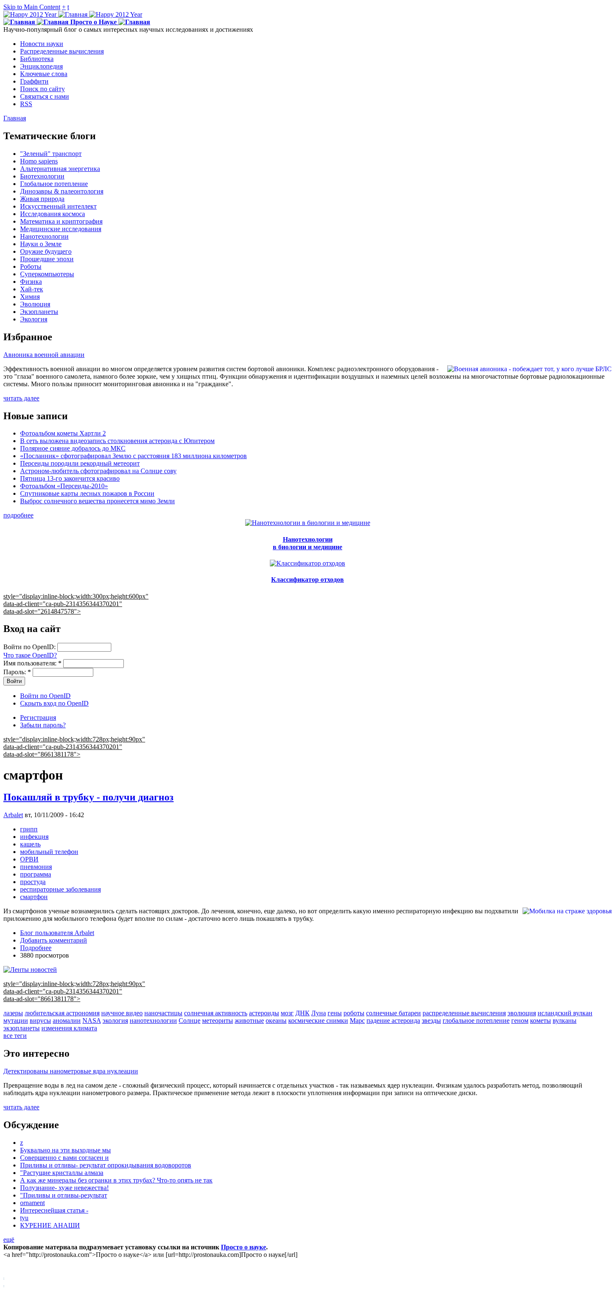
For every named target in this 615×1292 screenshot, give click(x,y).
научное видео (122, 1013)
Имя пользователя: (32, 663)
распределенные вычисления (464, 1013)
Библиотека (37, 58)
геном (519, 1020)
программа (35, 874)
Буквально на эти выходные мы (65, 1150)
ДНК (302, 1013)
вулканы (565, 1020)
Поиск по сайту (42, 88)
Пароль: (17, 671)
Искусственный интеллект (58, 206)
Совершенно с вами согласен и (64, 1157)
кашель (30, 844)
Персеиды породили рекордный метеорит (80, 463)
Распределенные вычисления (62, 51)
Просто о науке (243, 1247)
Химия (30, 296)
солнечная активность (215, 1013)
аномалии (67, 1020)
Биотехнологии (42, 176)
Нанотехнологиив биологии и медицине (307, 543)
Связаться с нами (44, 96)
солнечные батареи (393, 1013)
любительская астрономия (62, 1013)
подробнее (18, 515)
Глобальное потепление (54, 183)
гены (335, 1013)
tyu (24, 1217)
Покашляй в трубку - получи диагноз (88, 797)
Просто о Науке (93, 21)
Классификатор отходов (307, 579)
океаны (276, 1020)
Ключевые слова (43, 73)
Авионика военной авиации (44, 354)
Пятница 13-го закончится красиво (70, 478)
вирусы (40, 1020)
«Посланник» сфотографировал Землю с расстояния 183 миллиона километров (133, 455)
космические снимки (318, 1020)
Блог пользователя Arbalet (57, 932)
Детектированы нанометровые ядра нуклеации (70, 1071)
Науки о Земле (41, 243)
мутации (15, 1020)
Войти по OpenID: (30, 646)
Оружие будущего (46, 251)
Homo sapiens (39, 161)
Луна (318, 1013)
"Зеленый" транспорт (51, 153)
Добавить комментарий (53, 940)
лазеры (13, 1013)
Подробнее (35, 947)
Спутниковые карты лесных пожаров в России (87, 493)
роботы (353, 1013)
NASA (91, 1020)
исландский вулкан (565, 1013)
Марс (357, 1020)
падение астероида (393, 1020)
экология (115, 1020)
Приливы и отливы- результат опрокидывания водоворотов (105, 1165)
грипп (29, 829)
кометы (540, 1020)
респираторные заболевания (60, 889)
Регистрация (38, 717)
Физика (31, 281)
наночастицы (163, 1013)
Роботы (30, 266)
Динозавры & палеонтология (61, 191)
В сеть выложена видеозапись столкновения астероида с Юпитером (117, 440)
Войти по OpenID (45, 695)
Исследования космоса (52, 213)
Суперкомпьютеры (47, 274)
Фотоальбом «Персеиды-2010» (64, 485)
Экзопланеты (39, 311)
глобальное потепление (476, 1020)
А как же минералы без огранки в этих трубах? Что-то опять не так (116, 1180)
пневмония (36, 866)
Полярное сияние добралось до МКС (73, 448)
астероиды (264, 1013)
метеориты (217, 1020)
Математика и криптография (61, 221)
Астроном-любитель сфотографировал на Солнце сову (98, 470)
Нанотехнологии (44, 236)
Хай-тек (31, 289)
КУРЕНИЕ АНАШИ (50, 1225)
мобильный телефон (49, 851)
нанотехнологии (153, 1020)
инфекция (34, 836)
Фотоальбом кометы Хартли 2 (63, 433)
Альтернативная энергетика (60, 168)
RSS (26, 103)
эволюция (521, 1013)
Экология (33, 319)
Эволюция (35, 304)
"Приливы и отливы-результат (63, 1195)
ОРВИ (29, 859)
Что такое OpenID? (30, 655)
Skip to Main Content (31, 6)
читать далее (21, 398)
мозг (287, 1013)
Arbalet (13, 814)
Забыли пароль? (43, 725)
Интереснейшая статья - (54, 1210)
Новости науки (41, 43)
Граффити (34, 81)
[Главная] (72, 14)
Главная (14, 118)
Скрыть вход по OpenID (54, 703)
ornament (32, 1202)
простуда (33, 881)
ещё (8, 1239)
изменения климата (69, 1028)
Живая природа (42, 198)
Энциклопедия (41, 66)
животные (249, 1020)
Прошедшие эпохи (47, 258)
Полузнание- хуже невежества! (64, 1187)
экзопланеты (21, 1028)
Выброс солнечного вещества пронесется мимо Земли (97, 501)
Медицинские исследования (60, 228)
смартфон (34, 896)
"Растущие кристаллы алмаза (61, 1172)
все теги (15, 1035)
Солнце (189, 1020)
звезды (431, 1020)
